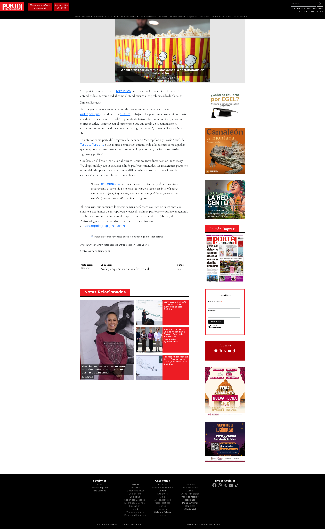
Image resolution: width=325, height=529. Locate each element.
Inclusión (162, 484)
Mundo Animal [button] (177, 16)
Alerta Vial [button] (204, 16)
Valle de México (190, 497)
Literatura (162, 494)
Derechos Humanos (134, 515)
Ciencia (162, 506)
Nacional (85, 268)
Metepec (190, 484)
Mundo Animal (190, 503)
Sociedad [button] (99, 16)
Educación (135, 506)
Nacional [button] (163, 16)
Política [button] (86, 16)
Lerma (190, 491)
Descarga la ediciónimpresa (40, 6)
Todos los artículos (221, 16)
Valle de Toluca (162, 512)
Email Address (215, 301)
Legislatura (135, 494)
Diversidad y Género (135, 503)
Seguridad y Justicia (134, 500)
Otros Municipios (190, 494)
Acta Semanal (240, 16)
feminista (123, 91)
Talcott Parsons (92, 144)
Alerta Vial (190, 509)
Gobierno (135, 488)
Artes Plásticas (162, 503)
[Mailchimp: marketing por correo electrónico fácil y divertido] (214, 328)
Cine (162, 497)
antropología (90, 114)
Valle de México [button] (148, 16)
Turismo (162, 509)
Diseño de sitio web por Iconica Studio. (204, 524)
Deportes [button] (192, 16)
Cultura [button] (112, 16)
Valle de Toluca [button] (128, 16)
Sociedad (135, 497)
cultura (125, 114)
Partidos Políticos (135, 491)
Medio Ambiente (135, 512)
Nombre (212, 311)
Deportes (190, 506)
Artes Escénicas (162, 500)
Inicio (77, 16)
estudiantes (110, 184)
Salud (135, 509)
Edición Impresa (100, 488)
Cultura (162, 491)
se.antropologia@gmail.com (103, 226)
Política (135, 484)
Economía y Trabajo (162, 488)
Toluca (162, 515)
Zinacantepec (190, 488)
